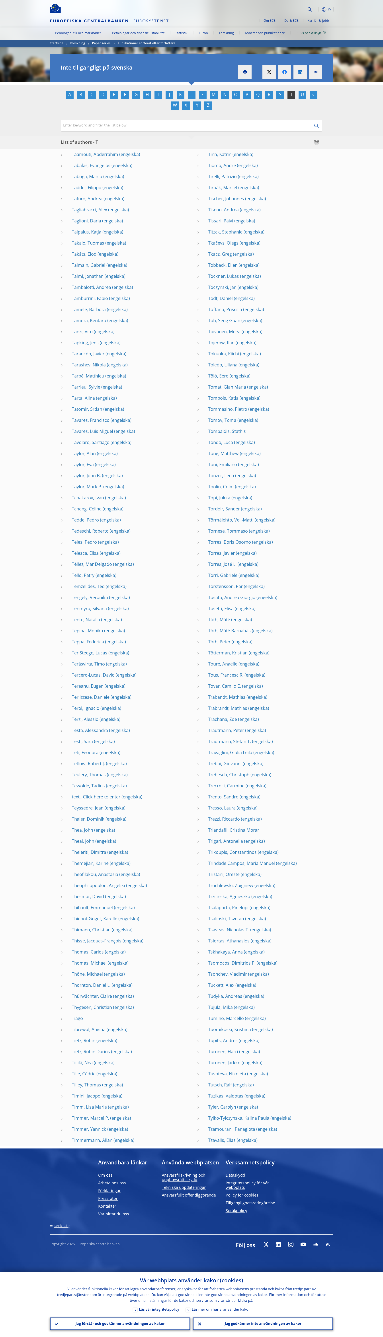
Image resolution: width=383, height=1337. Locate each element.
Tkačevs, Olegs (223, 243)
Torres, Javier (221, 553)
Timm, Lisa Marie (89, 1107)
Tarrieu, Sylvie (86, 387)
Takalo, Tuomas (88, 243)
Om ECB (270, 20)
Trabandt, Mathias (226, 697)
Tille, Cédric (83, 1074)
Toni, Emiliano (222, 465)
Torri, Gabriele (222, 576)
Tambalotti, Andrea (91, 288)
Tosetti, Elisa (221, 609)
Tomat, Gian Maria (227, 387)
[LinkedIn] (278, 1244)
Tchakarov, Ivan (88, 498)
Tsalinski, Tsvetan (226, 919)
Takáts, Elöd (84, 254)
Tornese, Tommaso (228, 531)
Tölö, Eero (218, 376)
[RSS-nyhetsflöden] (328, 1244)
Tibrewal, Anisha (89, 1030)
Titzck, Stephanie (225, 232)
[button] (317, 9)
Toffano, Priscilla (225, 310)
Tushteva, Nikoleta (227, 1074)
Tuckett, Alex (221, 985)
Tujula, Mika (220, 1008)
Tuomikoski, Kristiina (229, 1030)
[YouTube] (303, 1244)
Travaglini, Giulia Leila (230, 753)
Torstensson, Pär (225, 587)
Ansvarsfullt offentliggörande (189, 1195)
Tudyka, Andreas (225, 996)
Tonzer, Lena (221, 476)
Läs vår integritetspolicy (159, 1310)
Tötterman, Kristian (228, 653)
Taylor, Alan (84, 454)
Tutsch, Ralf (220, 1085)
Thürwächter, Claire (92, 996)
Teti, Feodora (85, 753)
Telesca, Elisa (85, 553)
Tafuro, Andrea (87, 199)
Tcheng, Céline (87, 509)
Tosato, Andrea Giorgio (231, 598)
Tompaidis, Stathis (227, 432)
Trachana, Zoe (222, 720)
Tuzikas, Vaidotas (225, 1096)
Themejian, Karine (90, 864)
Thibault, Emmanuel (92, 908)
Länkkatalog (62, 1226)
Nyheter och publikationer (265, 33)
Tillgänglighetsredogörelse (250, 1203)
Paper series (101, 43)
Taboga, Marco (87, 177)
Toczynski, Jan (222, 288)
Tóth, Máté (219, 620)
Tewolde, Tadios (88, 786)
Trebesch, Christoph (228, 775)
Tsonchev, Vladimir (227, 974)
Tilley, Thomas (86, 1085)
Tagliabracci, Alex (89, 210)
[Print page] (245, 72)
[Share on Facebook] (284, 72)
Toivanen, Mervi (224, 332)
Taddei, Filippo (86, 188)
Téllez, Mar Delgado (92, 564)
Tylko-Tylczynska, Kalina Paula (238, 1118)
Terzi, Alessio (85, 720)
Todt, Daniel (220, 299)
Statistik (182, 33)
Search (309, 9)
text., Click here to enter (96, 797)
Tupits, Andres (223, 1041)
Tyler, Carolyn (222, 1107)
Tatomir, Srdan (87, 409)
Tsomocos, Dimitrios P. (232, 963)
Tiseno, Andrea (223, 210)
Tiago (77, 1019)
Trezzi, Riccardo (224, 819)
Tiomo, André (222, 166)
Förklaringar (109, 1191)
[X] (266, 1244)
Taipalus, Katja (86, 232)
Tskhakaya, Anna (225, 952)
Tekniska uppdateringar (184, 1188)
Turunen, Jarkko (224, 1063)
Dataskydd (235, 1175)
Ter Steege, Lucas (89, 653)
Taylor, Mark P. (87, 487)
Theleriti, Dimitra (89, 852)
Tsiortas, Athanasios (229, 941)
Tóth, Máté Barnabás (229, 631)
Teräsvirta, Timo (88, 664)
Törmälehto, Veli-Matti (231, 520)
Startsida (56, 43)
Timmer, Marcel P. (90, 1118)
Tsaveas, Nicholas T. (228, 930)
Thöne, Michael (87, 974)
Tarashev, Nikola (89, 365)
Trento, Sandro (223, 797)
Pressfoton (108, 1199)
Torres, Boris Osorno (229, 542)
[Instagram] (290, 1244)
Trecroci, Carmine (226, 786)
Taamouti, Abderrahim (95, 155)
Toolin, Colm (221, 487)
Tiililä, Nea (82, 1063)
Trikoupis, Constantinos (232, 852)
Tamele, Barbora (89, 310)
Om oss (105, 1175)
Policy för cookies (242, 1195)
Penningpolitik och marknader (78, 33)
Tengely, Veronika (90, 598)
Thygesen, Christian (92, 1008)
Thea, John (82, 830)
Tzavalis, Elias (222, 1140)
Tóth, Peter (219, 642)
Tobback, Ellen (223, 265)
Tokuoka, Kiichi (223, 354)
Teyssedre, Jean (88, 808)
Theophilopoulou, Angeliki (98, 886)
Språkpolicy (236, 1211)
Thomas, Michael (89, 963)
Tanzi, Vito (82, 332)
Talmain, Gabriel (88, 265)
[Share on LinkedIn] (300, 72)
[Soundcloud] (315, 1244)
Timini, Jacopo (86, 1096)
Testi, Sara (82, 742)
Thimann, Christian (91, 930)
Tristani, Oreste (224, 875)
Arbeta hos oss (112, 1183)
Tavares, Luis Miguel (92, 432)
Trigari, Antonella (225, 841)
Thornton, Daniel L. (91, 985)
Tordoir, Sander (224, 509)
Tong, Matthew (223, 454)
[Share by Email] (315, 72)
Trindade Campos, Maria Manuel (241, 864)
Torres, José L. (222, 564)
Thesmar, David (88, 897)
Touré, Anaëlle (222, 664)
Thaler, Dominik (88, 819)
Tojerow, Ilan (221, 343)
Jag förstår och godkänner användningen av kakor (120, 1324)
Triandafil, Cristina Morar (233, 830)
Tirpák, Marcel (222, 188)
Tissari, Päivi (220, 221)
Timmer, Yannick (89, 1129)
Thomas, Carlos (88, 952)
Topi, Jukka (219, 498)
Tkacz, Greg (220, 254)
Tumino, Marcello (226, 1019)
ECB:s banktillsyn (308, 33)
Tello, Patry (83, 576)
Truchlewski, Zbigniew (230, 886)
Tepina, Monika (87, 631)
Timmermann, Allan (92, 1140)
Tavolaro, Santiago (90, 443)
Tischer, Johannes (226, 199)
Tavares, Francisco (90, 420)
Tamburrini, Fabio (90, 299)
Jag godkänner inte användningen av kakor (263, 1324)
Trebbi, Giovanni (225, 764)
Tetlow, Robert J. (88, 764)
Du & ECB (291, 20)
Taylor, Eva (83, 465)
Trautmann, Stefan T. (229, 742)
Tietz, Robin (83, 1041)
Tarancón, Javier (88, 354)
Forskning (226, 33)
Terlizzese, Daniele (90, 697)
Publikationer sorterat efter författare (146, 43)
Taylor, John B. (86, 476)
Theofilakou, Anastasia (95, 875)
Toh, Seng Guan (224, 321)
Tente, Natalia (86, 620)
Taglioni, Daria (86, 221)
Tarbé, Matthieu (88, 376)
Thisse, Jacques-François (96, 941)
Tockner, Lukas (223, 276)
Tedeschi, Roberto (90, 531)
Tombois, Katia (223, 398)
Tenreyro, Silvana (89, 609)
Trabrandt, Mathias (227, 708)
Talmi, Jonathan (88, 276)
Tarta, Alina (83, 398)
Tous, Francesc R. (225, 675)
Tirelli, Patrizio (222, 177)
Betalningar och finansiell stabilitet (138, 33)
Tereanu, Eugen (88, 686)
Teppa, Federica (88, 642)
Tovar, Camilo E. (224, 686)
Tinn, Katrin (219, 155)
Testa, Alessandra (90, 731)
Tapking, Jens (85, 343)
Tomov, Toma (222, 420)
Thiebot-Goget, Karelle (94, 919)
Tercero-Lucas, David (93, 675)
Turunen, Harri (223, 1052)
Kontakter (107, 1207)
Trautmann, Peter (226, 731)
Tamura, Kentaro (89, 321)
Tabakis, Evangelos (91, 166)
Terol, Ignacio (85, 708)
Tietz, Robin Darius (91, 1052)
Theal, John (83, 841)
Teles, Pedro (84, 542)
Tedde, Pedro (85, 520)
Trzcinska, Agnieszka (229, 897)
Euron (203, 33)
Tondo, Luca (220, 443)
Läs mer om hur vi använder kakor (221, 1310)
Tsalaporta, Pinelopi (228, 908)
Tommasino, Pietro (227, 409)
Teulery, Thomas (89, 775)
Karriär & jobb (318, 20)
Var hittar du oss (113, 1214)
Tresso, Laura (222, 808)
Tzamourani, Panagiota (231, 1129)
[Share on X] (269, 72)
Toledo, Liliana (222, 365)
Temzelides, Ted (88, 587)
